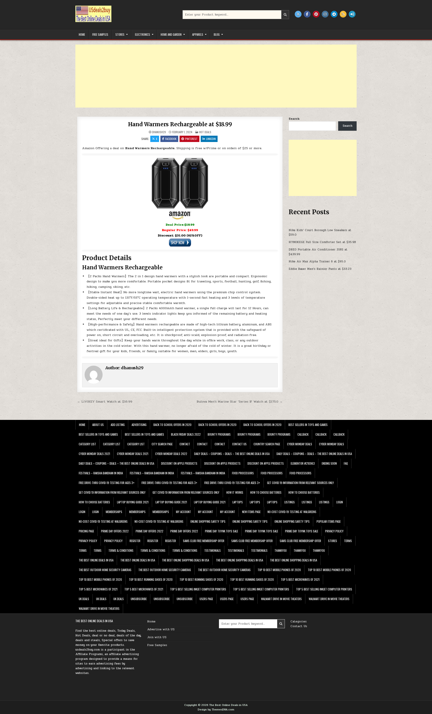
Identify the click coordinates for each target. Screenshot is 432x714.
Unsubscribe (139, 599)
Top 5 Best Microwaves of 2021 (300, 579)
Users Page (206, 599)
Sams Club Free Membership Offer (203, 540)
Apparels (197, 34)
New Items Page (251, 511)
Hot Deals (205, 132)
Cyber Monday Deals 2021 (94, 453)
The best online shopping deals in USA (185, 560)
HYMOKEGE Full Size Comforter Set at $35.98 (322, 242)
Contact (185, 444)
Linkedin (211, 139)
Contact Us (298, 626)
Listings (289, 502)
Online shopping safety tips (207, 521)
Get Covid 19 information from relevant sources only (300, 482)
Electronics (142, 34)
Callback (302, 434)
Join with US (156, 637)
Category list (87, 444)
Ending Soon (329, 463)
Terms (348, 540)
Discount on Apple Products (179, 463)
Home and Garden (171, 34)
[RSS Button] (343, 14)
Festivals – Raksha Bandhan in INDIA (101, 473)
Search (294, 119)
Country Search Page (267, 444)
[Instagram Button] (325, 14)
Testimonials (212, 550)
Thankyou (280, 550)
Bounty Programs (219, 434)
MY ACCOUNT (183, 511)
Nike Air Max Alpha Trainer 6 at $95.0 (317, 261)
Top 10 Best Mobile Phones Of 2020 (279, 570)
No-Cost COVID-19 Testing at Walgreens (292, 511)
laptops (237, 502)
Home (82, 34)
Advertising (139, 424)
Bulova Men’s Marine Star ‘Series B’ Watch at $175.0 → (240, 401)
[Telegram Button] (334, 14)
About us (98, 424)
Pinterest (191, 139)
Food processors (243, 473)
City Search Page (162, 444)
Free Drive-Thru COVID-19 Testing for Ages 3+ (107, 482)
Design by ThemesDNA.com (216, 709)
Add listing (118, 424)
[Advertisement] (210, 76)
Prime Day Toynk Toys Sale (221, 531)
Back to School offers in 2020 (172, 424)
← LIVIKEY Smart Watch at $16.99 (104, 401)
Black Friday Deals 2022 (186, 434)
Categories (298, 621)
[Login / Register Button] (352, 14)
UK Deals (84, 599)
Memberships (114, 511)
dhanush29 (159, 132)
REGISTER (135, 540)
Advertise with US (161, 629)
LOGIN (339, 502)
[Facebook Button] (307, 14)
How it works (234, 492)
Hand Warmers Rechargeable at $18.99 (180, 124)
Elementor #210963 (303, 463)
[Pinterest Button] (316, 14)
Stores (119, 34)
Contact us (239, 444)
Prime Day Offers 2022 (115, 531)
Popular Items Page (329, 521)
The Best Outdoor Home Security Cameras (105, 570)
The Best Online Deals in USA (96, 560)
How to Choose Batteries (265, 492)
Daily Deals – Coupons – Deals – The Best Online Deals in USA (232, 453)
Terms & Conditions (120, 550)
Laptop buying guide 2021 (132, 502)
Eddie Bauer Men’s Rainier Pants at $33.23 (320, 269)
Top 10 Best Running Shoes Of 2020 (151, 579)
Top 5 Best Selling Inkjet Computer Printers (198, 589)
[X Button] (298, 14)
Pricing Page (86, 531)
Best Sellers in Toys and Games (308, 424)
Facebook (170, 139)
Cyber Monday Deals (299, 444)
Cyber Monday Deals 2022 (171, 453)
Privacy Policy (334, 531)
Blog (217, 34)
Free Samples (100, 34)
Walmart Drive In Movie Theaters (281, 599)
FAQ (346, 463)
